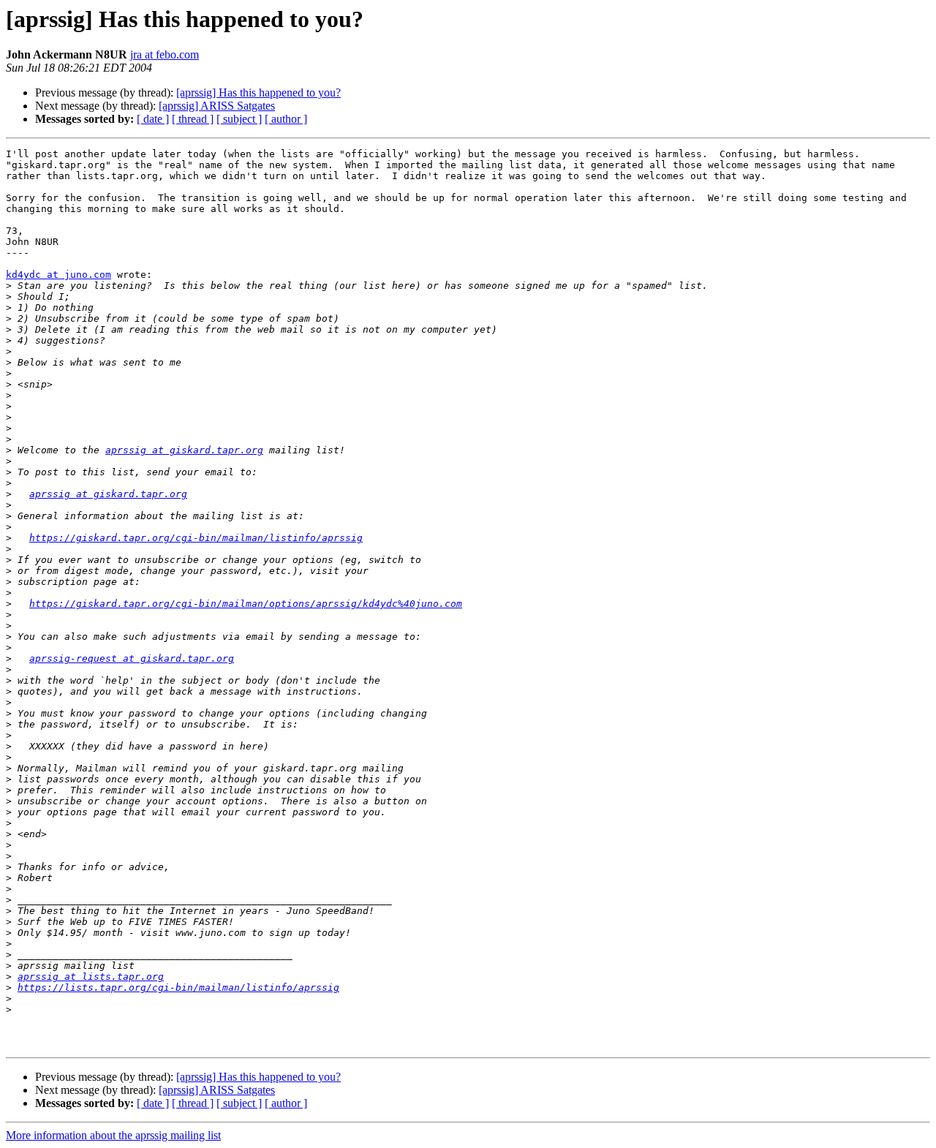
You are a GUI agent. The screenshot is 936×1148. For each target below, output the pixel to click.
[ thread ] (193, 119)
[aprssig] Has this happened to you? (258, 92)
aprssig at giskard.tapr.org (184, 450)
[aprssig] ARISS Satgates (217, 105)
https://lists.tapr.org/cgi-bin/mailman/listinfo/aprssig (178, 987)
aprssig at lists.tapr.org (91, 976)
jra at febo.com (164, 54)
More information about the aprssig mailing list (113, 1135)
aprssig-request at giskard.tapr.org (131, 658)
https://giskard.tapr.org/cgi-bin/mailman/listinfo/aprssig (196, 537)
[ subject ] (239, 119)
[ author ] (286, 119)
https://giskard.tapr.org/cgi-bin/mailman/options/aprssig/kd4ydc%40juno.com (245, 603)
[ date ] (153, 119)
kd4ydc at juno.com (58, 274)
